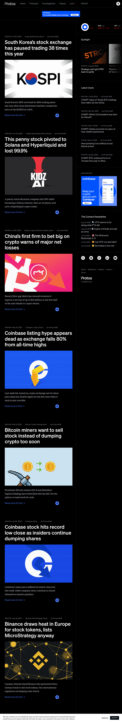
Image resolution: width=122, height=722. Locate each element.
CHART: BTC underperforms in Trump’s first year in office (96, 153)
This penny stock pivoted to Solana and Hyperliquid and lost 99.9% (35, 139)
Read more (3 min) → (15, 206)
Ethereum (39, 224)
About (83, 263)
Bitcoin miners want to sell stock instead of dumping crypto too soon (34, 430)
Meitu (46, 224)
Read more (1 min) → (15, 400)
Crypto (32, 224)
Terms (83, 267)
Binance (28, 612)
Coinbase (29, 321)
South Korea (34, 31)
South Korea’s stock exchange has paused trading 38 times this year (38, 42)
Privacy (109, 263)
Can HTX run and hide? (105, 236)
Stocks (48, 128)
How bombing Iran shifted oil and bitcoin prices (97, 139)
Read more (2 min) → (15, 109)
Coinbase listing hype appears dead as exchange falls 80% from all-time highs (38, 333)
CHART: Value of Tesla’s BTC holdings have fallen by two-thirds (99, 95)
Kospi (27, 31)
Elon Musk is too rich (104, 240)
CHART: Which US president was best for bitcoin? (99, 110)
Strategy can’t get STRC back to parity (92, 64)
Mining (39, 418)
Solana (38, 128)
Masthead (92, 263)
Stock (42, 31)
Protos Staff (54, 31)
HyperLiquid (30, 128)
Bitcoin (27, 224)
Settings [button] (105, 718)
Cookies (101, 263)
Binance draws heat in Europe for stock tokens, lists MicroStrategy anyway (38, 624)
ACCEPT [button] (115, 718)
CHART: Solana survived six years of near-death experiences (98, 124)
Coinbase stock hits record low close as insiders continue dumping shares (38, 527)
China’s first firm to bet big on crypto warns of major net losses (37, 236)
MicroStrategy (37, 612)
